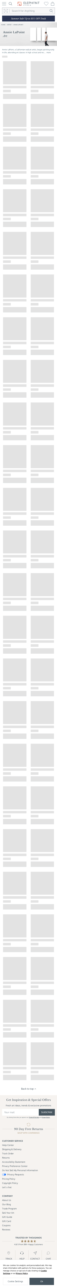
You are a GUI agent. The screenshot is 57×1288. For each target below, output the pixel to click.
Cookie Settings (15, 1281)
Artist (9, 25)
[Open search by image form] (5, 11)
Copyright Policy (10, 1183)
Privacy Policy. (46, 1117)
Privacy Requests (15, 1174)
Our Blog (6, 1204)
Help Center (8, 1145)
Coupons (6, 1225)
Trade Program (9, 1208)
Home (3, 25)
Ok (41, 1281)
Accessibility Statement (13, 1162)
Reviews (6, 1229)
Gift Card (6, 1221)
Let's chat (7, 1187)
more (49, 52)
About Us (6, 1200)
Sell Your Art (8, 1212)
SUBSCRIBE (46, 1112)
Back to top (27, 1088)
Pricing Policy (8, 1179)
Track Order (8, 1153)
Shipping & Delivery (11, 1149)
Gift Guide (7, 1217)
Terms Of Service (34, 1117)
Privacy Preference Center (15, 1166)
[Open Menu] (4, 3)
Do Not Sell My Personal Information (20, 1170)
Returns (6, 1157)
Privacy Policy (22, 1273)
